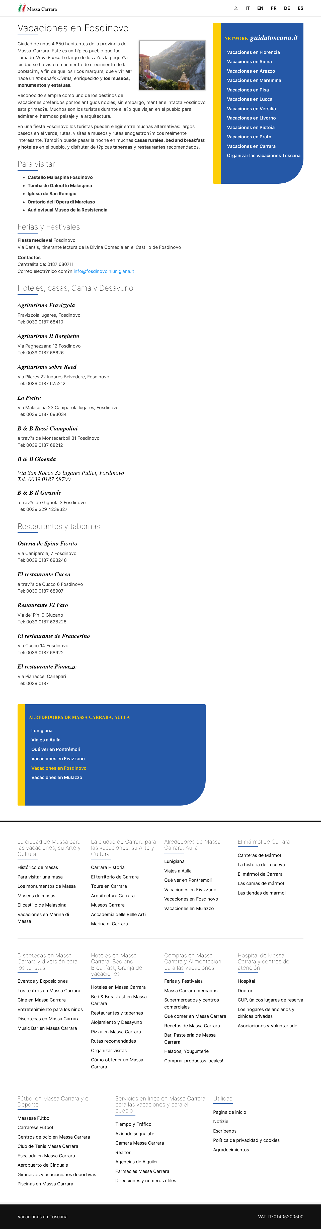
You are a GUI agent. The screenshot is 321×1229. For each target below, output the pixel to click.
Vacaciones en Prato (249, 136)
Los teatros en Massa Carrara (49, 990)
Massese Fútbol (34, 1118)
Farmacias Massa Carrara (142, 1171)
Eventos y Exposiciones (43, 981)
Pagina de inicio (229, 1112)
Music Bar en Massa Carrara (47, 1028)
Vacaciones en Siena (249, 61)
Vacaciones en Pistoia (251, 127)
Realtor (123, 1152)
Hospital (246, 981)
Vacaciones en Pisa (248, 89)
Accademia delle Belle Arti (118, 914)
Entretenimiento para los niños (50, 1009)
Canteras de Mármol (259, 855)
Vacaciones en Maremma (254, 80)
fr (274, 8)
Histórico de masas (38, 867)
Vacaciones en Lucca (249, 99)
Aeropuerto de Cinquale (43, 1165)
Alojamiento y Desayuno (116, 1022)
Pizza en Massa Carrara (116, 1031)
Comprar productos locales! (193, 1060)
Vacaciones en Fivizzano (58, 758)
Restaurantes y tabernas (117, 1013)
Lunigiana (41, 730)
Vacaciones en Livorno (251, 118)
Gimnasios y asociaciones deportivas (57, 1174)
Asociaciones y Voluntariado (267, 1025)
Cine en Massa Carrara (42, 999)
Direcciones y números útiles (145, 1180)
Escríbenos (224, 1131)
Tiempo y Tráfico (133, 1124)
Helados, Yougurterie (186, 1051)
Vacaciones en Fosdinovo (59, 768)
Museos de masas (36, 895)
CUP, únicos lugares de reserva (270, 999)
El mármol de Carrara (260, 874)
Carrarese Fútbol (35, 1127)
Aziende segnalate (134, 1133)
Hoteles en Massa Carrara (118, 987)
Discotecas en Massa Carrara (48, 1018)
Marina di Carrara (109, 923)
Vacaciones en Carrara (251, 146)
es (300, 8)
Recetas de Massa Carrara (192, 1025)
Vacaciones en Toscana (42, 1216)
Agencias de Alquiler (136, 1161)
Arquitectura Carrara (113, 895)
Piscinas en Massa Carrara (45, 1183)
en (260, 8)
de (287, 8)
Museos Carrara (108, 905)
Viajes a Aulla (45, 739)
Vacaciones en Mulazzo (56, 777)
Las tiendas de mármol (262, 893)
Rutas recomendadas (113, 1041)
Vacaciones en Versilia (251, 108)
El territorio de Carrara (115, 876)
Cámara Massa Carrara (139, 1143)
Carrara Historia (108, 867)
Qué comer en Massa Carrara (195, 1016)
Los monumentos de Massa (47, 886)
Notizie (220, 1121)
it (248, 8)
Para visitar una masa (40, 876)
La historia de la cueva (261, 864)
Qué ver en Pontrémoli (55, 749)
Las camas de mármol (261, 883)
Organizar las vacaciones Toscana (263, 155)
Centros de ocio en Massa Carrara (54, 1137)
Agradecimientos (231, 1149)
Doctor (245, 990)
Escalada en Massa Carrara (46, 1155)
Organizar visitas (109, 1050)
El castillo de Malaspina (42, 905)
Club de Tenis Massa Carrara (48, 1146)
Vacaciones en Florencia (253, 52)
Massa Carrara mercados (190, 990)
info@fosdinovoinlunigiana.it (104, 271)
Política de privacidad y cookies (246, 1140)
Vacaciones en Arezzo (251, 71)
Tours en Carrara (109, 886)
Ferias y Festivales (183, 981)
